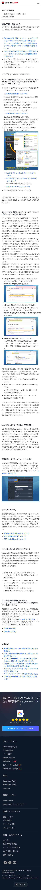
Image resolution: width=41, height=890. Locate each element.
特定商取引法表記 (10, 844)
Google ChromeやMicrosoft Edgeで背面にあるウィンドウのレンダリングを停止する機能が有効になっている (21, 53)
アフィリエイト (9, 828)
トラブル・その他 (8, 16)
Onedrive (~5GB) (10, 631)
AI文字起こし (9, 761)
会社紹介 (6, 840)
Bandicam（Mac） (10, 785)
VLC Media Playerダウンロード (15, 536)
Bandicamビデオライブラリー (14, 804)
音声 (24, 14)
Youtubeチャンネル (14, 862)
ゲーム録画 (7, 754)
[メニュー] (38, 2)
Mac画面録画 (8, 750)
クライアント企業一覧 (11, 847)
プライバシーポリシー (25, 875)
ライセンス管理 (9, 824)
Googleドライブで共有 (27, 619)
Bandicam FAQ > (8, 10)
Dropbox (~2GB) (9, 628)
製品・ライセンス (9, 14)
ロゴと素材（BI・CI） (11, 851)
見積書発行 (7, 820)
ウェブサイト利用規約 (9, 875)
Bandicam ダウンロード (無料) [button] (20, 728)
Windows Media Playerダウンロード (16, 533)
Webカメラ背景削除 (12, 769)
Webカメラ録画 (9, 758)
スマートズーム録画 (12, 765)
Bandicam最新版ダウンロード (17, 94)
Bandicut (6, 788)
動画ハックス (8, 817)
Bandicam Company (24, 870)
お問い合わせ (8, 855)
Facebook (5, 862)
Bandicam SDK (9, 801)
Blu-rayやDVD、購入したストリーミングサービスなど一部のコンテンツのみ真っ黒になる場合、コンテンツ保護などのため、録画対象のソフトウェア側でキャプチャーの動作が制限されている (21, 43)
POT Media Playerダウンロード (15, 539)
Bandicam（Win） (10, 781)
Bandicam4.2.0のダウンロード (17, 113)
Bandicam (10, 2)
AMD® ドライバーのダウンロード (18, 186)
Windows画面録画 (10, 747)
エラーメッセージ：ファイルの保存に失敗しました (21, 674)
